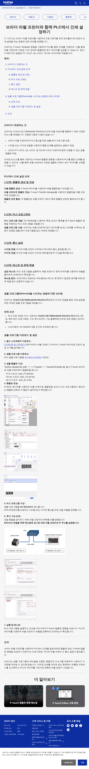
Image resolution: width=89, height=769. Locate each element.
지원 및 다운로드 (37, 725)
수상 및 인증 (8, 731)
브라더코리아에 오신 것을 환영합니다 (14, 8)
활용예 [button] (69, 17)
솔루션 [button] (13, 17)
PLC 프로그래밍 (18, 79)
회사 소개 (7, 725)
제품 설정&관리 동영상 (55, 741)
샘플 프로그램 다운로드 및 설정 (26, 106)
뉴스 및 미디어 (21, 725)
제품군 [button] (31, 17)
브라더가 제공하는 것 (18, 64)
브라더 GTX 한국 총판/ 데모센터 (56, 731)
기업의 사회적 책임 (10, 734)
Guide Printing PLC (35, 8)
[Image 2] (65, 696)
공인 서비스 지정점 (38, 731)
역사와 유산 (7, 728)
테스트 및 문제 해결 (20, 89)
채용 (18, 731)
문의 (18, 728)
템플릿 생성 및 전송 (20, 74)
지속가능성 (20, 734)
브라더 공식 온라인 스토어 (76, 3)
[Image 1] (23, 696)
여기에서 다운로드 (33, 357)
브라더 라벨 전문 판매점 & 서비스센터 (56, 736)
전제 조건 (15, 102)
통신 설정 (15, 84)
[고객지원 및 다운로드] (14, 344)
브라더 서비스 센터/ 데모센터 (56, 726)
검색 (80, 3)
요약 (10, 114)
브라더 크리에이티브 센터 (38, 743)
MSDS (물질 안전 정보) (38, 738)
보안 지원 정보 (53, 745)
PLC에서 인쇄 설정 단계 (19, 69)
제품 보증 (35, 728)
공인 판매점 (35, 734)
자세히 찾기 (68, 762)
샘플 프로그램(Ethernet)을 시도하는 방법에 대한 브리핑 (33, 96)
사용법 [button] (50, 17)
